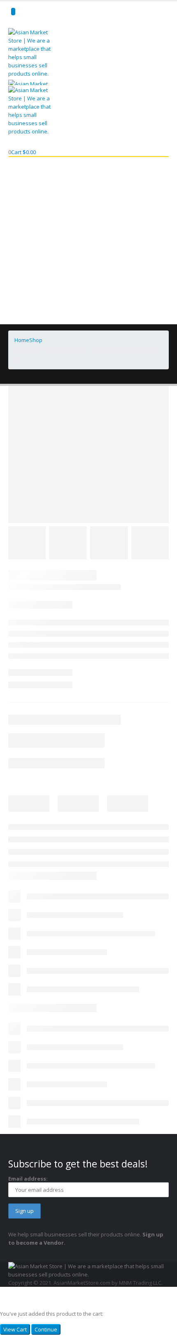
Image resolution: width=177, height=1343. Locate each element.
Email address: (28, 1178)
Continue (46, 1329)
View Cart (15, 1329)
